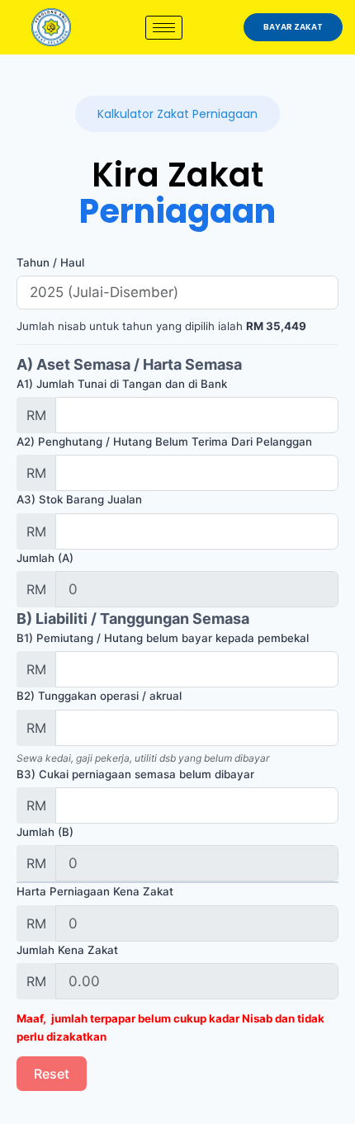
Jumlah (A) (45, 557)
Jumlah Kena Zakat (67, 949)
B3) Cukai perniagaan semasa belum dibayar (135, 774)
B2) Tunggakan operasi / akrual (99, 695)
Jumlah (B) (45, 831)
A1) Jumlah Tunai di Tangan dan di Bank (122, 383)
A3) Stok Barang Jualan (79, 499)
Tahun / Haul (50, 262)
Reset (51, 1073)
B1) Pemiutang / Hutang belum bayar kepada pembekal (163, 638)
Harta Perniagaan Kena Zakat (95, 891)
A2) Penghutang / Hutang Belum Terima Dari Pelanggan (164, 441)
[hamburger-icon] (163, 28)
